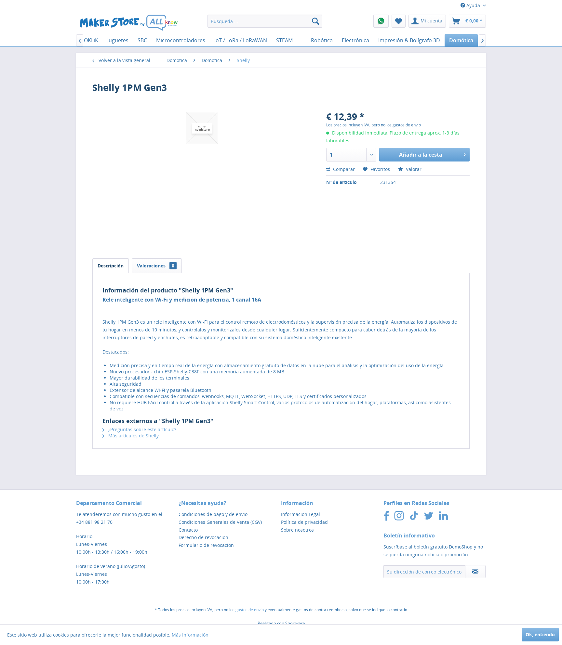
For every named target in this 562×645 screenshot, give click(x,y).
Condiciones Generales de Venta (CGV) (220, 522)
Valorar (413, 169)
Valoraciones (155, 266)
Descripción (111, 266)
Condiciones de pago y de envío (213, 514)
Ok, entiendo (540, 634)
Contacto (188, 530)
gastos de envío (249, 610)
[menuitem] (264, 21)
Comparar (343, 169)
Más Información (190, 635)
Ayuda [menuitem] (473, 5)
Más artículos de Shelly (133, 435)
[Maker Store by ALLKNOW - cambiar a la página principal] (128, 23)
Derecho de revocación (203, 537)
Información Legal (300, 514)
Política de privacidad (304, 522)
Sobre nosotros (297, 530)
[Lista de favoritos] (399, 21)
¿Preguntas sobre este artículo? (141, 429)
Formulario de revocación (206, 545)
